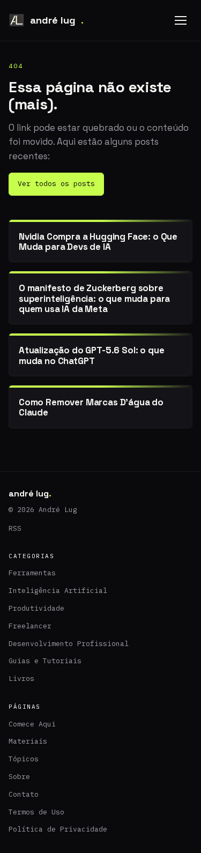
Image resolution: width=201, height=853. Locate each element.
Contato (24, 794)
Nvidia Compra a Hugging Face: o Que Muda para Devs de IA (98, 242)
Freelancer (30, 626)
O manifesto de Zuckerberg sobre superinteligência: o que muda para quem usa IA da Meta (94, 298)
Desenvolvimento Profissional (69, 643)
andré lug (57, 20)
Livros (21, 678)
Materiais (28, 741)
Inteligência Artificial (58, 590)
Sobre (19, 776)
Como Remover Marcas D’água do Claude (91, 407)
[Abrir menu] (180, 20)
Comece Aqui (32, 724)
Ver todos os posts (56, 183)
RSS (15, 528)
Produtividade (36, 608)
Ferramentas (32, 572)
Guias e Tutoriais (45, 660)
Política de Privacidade (58, 829)
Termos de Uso (36, 812)
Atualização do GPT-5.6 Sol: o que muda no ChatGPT (91, 355)
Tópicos (24, 758)
